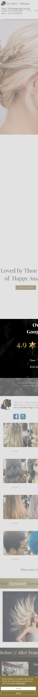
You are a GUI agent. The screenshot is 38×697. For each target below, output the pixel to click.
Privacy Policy (20, 683)
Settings (18, 693)
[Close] (35, 678)
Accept (18, 688)
